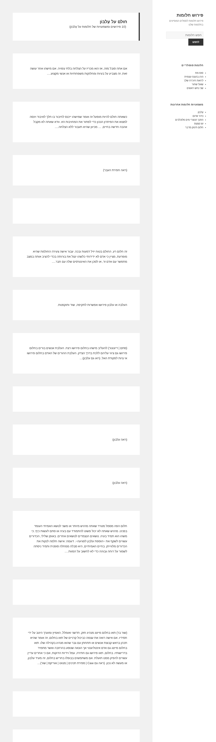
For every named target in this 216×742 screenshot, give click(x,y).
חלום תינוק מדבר (194, 127)
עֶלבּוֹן (200, 112)
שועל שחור (197, 84)
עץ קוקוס (198, 123)
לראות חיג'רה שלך (193, 80)
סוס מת (199, 73)
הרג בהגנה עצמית (193, 76)
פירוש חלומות (190, 15)
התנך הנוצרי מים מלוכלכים (189, 119)
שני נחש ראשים (195, 88)
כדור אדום (198, 116)
